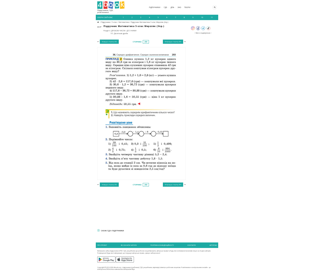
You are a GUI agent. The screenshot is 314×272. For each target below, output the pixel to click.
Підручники (154, 7)
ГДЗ (165, 7)
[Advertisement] (141, 207)
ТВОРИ (187, 7)
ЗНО (179, 7)
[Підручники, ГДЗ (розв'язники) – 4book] (98, 22)
